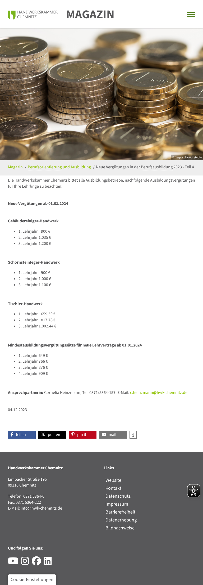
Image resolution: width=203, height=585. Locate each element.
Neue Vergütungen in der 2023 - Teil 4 (145, 167)
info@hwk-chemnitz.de (41, 508)
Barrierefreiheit (120, 512)
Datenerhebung (121, 520)
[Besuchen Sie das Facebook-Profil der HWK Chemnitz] (38, 563)
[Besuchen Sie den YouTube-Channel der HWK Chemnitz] (14, 563)
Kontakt (113, 488)
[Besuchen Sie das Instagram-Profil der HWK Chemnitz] (26, 563)
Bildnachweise (120, 528)
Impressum (116, 504)
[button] (22, 435)
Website (113, 480)
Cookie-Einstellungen (32, 579)
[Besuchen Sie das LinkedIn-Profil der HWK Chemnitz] (49, 563)
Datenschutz (118, 496)
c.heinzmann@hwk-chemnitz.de (158, 392)
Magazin (90, 14)
